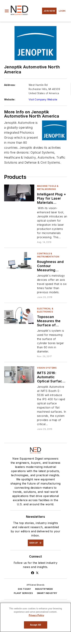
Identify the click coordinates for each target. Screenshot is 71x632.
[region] (35, 617)
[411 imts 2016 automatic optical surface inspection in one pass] (19, 374)
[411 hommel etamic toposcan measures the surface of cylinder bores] (19, 315)
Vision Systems (47, 367)
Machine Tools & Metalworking (48, 187)
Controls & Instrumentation (48, 255)
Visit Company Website (43, 99)
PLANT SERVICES (23, 593)
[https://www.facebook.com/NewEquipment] (32, 573)
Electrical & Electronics (45, 310)
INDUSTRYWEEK (44, 589)
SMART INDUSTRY (47, 593)
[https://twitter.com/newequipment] (37, 573)
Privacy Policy (36, 615)
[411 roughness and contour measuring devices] (19, 260)
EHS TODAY (24, 589)
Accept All (35, 625)
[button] (6, 11)
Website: (9, 99)
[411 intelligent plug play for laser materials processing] (19, 193)
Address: (10, 84)
